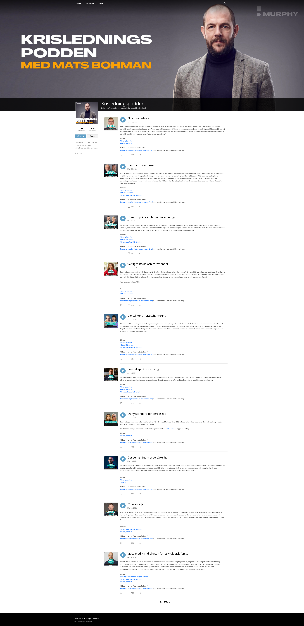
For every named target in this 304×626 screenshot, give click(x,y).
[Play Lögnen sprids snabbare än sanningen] (123, 218)
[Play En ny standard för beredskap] (123, 415)
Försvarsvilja (135, 504)
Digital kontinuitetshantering (146, 315)
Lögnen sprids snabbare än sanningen (152, 217)
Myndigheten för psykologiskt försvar (134, 577)
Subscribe (89, 3)
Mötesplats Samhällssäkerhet (131, 195)
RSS (93, 136)
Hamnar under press (140, 165)
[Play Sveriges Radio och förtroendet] (123, 265)
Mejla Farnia (170, 429)
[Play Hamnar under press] (123, 166)
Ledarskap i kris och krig (143, 369)
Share (81, 136)
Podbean (90, 621)
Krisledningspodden (123, 103)
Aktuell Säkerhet (126, 143)
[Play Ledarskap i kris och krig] (123, 370)
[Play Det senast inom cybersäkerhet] (123, 459)
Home (78, 3)
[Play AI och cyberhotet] (123, 120)
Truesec (123, 482)
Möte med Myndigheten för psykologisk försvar (158, 553)
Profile (100, 3)
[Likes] (121, 155)
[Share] (140, 155)
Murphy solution (126, 342)
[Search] (225, 3)
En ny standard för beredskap (146, 413)
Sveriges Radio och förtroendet (147, 264)
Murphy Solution (126, 141)
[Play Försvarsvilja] (123, 505)
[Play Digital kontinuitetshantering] (123, 317)
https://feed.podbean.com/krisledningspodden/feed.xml (124, 108)
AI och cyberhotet (139, 118)
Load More (165, 602)
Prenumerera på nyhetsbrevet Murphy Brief (136, 150)
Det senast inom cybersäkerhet (148, 457)
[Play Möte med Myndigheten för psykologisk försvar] (123, 555)
